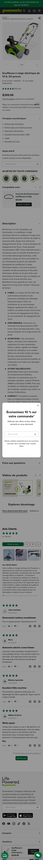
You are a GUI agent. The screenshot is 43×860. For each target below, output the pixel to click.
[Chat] (38, 855)
